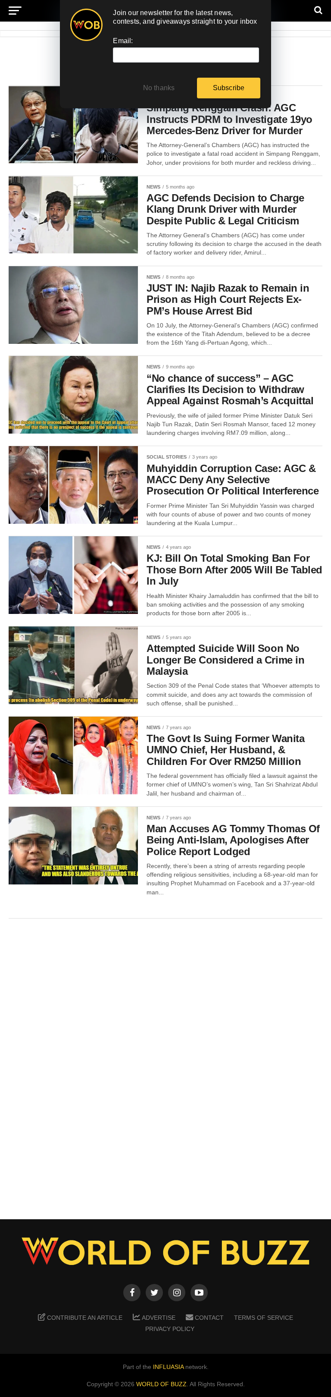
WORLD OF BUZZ (161, 1384)
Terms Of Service (263, 1317)
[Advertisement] (165, 1062)
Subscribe (229, 87)
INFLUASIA (168, 1366)
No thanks (159, 87)
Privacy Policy (169, 1328)
